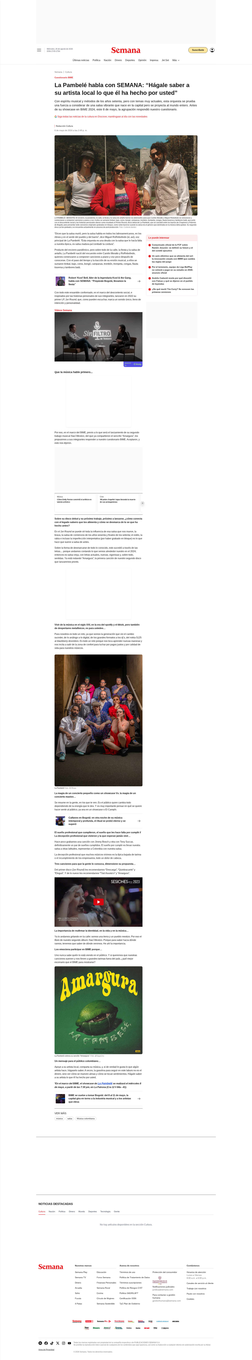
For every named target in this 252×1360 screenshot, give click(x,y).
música (59, 1118)
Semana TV (80, 1277)
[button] (98, 902)
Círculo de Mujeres (105, 1298)
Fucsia (78, 1298)
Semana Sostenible (106, 1303)
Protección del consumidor (165, 1272)
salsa (69, 1118)
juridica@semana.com (163, 1289)
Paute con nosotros (196, 1294)
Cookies (190, 1299)
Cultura (68, 72)
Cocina (100, 1293)
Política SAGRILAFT (129, 1293)
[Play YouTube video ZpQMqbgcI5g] (98, 902)
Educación (101, 1272)
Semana (58, 72)
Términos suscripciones (130, 1282)
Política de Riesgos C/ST (131, 1288)
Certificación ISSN (128, 1298)
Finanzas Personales (106, 1282)
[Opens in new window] (46, 1343)
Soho (77, 1293)
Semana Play (81, 1272)
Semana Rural (103, 1288)
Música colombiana (86, 1118)
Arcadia (78, 1288)
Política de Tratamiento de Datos (135, 1277)
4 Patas (78, 1303)
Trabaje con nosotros (196, 1288)
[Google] (40, 1343)
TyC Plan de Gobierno (130, 1303)
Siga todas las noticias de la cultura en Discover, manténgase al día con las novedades (102, 116)
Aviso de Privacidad (49, 1350)
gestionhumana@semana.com (167, 1301)
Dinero (78, 1282)
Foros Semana (103, 1277)
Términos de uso (127, 1272)
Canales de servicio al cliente (200, 1283)
